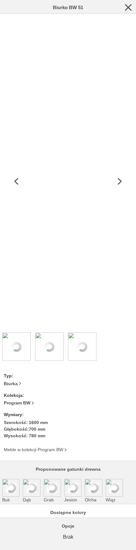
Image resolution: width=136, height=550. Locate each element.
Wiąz (110, 499)
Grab (49, 499)
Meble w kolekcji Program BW (33, 449)
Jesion (70, 499)
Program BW (17, 402)
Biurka (11, 383)
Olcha (90, 499)
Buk (6, 499)
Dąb (27, 499)
